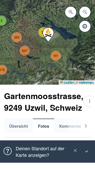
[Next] (86, 126)
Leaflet (68, 82)
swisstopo (86, 82)
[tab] (18, 126)
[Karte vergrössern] (71, 12)
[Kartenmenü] (85, 26)
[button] (48, 34)
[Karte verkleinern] (85, 12)
